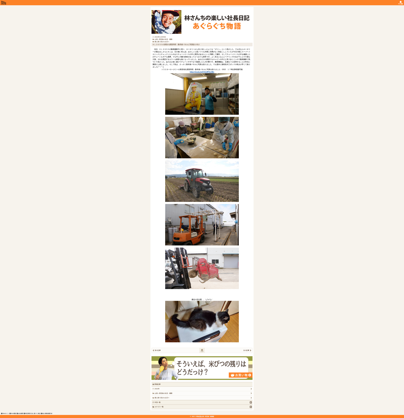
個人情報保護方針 (47, 413)
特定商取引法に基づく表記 (32, 413)
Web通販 (13, 413)
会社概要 (20, 413)
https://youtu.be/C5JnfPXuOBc (202, 72)
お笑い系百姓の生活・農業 (163, 393)
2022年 (157, 389)
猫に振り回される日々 (162, 398)
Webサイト (6, 413)
